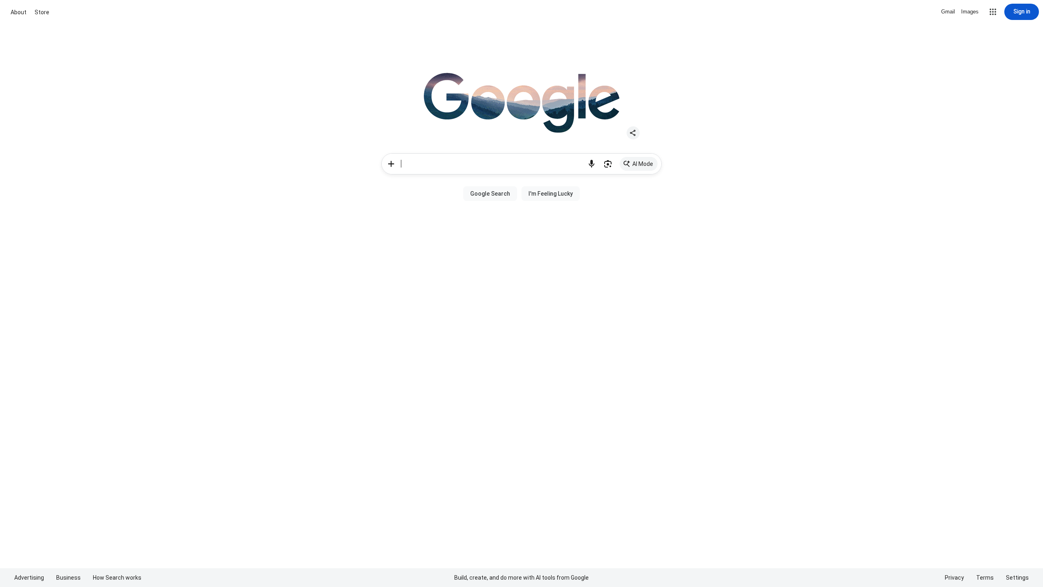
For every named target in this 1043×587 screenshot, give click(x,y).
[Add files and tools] (391, 164)
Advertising (29, 577)
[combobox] (492, 164)
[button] (993, 12)
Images (970, 12)
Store (42, 12)
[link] (638, 164)
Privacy (954, 577)
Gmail (948, 12)
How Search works (117, 577)
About (18, 12)
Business (68, 577)
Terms (985, 577)
